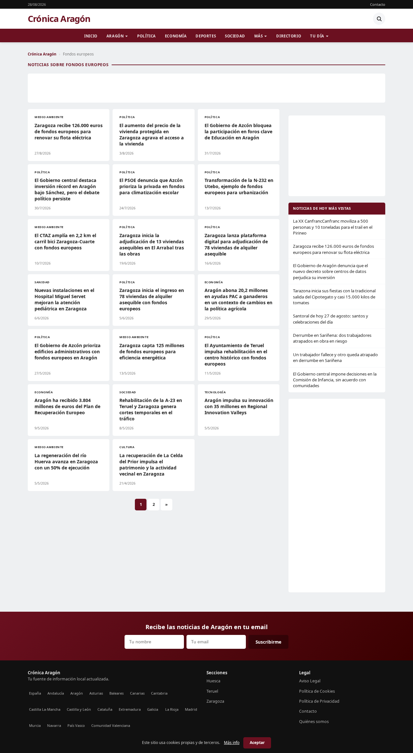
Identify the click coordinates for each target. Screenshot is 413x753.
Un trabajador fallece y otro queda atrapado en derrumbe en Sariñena (335, 357)
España (35, 693)
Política (146, 36)
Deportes (206, 36)
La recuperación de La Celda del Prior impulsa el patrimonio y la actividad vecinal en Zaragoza (151, 464)
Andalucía (55, 693)
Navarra (54, 725)
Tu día (317, 36)
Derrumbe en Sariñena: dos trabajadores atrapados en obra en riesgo (332, 338)
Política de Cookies (317, 691)
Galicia (152, 709)
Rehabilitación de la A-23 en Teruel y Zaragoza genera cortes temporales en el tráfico (150, 409)
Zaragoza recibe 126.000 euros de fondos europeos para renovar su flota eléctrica (69, 131)
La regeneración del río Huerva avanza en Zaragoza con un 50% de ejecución (66, 461)
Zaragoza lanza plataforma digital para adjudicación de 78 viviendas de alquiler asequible (236, 244)
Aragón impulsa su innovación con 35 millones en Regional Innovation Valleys (239, 406)
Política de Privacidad (319, 701)
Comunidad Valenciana (110, 725)
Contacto (377, 4)
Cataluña (104, 709)
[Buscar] (379, 19)
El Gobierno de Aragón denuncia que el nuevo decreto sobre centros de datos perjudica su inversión (330, 271)
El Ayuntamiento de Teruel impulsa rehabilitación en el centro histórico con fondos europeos (236, 354)
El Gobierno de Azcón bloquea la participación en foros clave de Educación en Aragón (238, 131)
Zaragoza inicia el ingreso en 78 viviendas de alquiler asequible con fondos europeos (151, 299)
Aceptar (257, 742)
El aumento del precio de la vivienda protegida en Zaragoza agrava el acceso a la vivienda (151, 134)
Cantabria (159, 693)
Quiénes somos (314, 721)
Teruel (212, 691)
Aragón (115, 36)
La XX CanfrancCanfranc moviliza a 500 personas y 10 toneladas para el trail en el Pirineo (332, 227)
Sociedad (235, 36)
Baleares (116, 693)
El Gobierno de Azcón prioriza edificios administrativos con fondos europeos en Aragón (68, 351)
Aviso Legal (309, 681)
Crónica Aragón (59, 19)
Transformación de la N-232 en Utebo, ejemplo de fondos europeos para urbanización (239, 186)
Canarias (137, 693)
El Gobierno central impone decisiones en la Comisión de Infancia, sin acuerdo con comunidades (335, 380)
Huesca (213, 681)
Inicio (90, 36)
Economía (176, 36)
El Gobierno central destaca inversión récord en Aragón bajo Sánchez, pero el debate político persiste (67, 189)
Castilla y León (79, 709)
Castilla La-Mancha (44, 709)
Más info (231, 742)
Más (258, 36)
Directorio (288, 36)
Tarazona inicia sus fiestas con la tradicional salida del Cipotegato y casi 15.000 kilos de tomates (334, 297)
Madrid (191, 709)
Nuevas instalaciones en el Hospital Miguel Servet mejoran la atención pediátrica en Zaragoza (64, 299)
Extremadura (130, 709)
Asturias (96, 693)
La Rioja (171, 709)
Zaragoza (215, 701)
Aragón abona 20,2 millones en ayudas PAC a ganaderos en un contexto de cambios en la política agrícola (238, 299)
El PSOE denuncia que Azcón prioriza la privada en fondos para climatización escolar (152, 186)
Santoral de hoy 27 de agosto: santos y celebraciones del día (330, 319)
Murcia (35, 725)
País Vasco (76, 725)
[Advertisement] (206, 88)
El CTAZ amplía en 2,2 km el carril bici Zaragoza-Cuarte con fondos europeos (65, 241)
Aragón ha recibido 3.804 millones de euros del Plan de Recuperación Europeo (67, 406)
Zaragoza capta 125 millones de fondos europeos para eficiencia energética (151, 351)
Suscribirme (268, 642)
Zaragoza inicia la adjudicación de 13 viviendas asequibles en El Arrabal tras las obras (151, 244)
